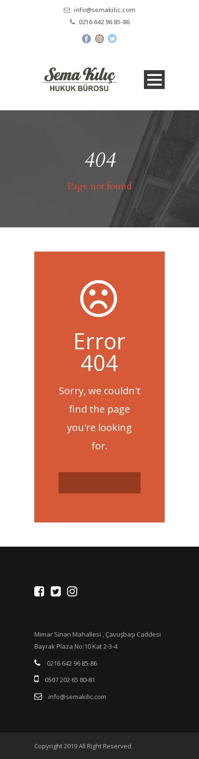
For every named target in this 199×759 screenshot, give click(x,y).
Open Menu (154, 79)
